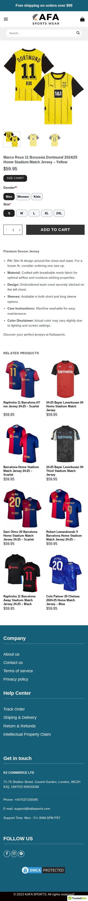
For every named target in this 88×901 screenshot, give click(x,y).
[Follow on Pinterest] (21, 853)
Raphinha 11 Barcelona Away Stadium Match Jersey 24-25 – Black (19, 600)
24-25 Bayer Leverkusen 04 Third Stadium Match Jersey (64, 470)
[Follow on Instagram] (14, 853)
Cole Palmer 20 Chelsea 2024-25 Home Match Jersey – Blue (62, 600)
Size (7, 204)
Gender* (10, 187)
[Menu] (5, 19)
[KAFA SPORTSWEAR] (45, 19)
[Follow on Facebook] (7, 853)
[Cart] (82, 19)
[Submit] (78, 33)
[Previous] (11, 86)
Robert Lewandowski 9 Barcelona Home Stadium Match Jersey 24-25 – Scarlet (64, 537)
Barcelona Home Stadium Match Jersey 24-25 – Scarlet (21, 470)
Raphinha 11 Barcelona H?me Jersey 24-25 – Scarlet (21, 404)
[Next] (77, 86)
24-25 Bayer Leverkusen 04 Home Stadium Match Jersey (64, 406)
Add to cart (55, 229)
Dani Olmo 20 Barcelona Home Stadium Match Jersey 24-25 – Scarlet (20, 535)
